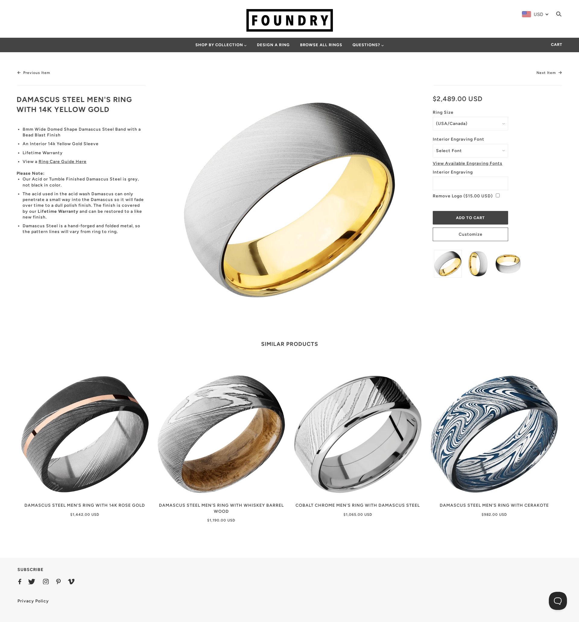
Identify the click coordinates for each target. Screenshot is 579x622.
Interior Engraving (453, 172)
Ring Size (443, 112)
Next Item (546, 73)
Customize (470, 234)
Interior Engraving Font (458, 139)
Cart (556, 44)
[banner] (289, 20)
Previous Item (36, 73)
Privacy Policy (33, 601)
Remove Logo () (463, 196)
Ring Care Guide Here (63, 161)
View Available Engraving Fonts (467, 163)
